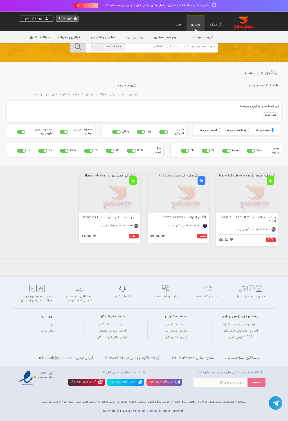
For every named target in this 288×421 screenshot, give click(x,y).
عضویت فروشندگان (112, 324)
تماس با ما (48, 331)
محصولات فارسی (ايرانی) (83, 131)
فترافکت (78, 94)
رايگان (125, 131)
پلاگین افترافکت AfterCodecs (185, 217)
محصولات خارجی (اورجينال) (43, 131)
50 (50, 150)
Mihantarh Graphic (145, 411)
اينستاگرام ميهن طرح (161, 382)
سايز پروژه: (275, 150)
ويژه (149, 131)
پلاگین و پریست (243, 229)
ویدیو (195, 24)
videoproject (194, 225)
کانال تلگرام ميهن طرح (123, 382)
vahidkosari (263, 229)
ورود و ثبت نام (34, 18)
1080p (235, 150)
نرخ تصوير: (157, 150)
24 (117, 150)
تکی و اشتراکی (179, 131)
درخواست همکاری (165, 37)
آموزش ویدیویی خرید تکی (240, 331)
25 (96, 150)
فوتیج (89, 94)
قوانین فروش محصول (112, 331)
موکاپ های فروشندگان (112, 337)
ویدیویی (132, 94)
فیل (54, 94)
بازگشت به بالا (30, 269)
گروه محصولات (203, 37)
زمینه (38, 94)
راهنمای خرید (134, 37)
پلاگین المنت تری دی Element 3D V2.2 (110, 217)
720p (259, 150)
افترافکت (102, 94)
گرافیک (216, 24)
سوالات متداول (40, 37)
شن (47, 94)
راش (112, 94)
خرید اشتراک (89, 5)
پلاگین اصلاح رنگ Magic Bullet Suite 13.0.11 (249, 219)
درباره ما (48, 324)
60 (29, 150)
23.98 (140, 150)
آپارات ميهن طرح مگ (83, 382)
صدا (178, 24)
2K (213, 150)
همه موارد (270, 115)
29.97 (73, 150)
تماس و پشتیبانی (103, 37)
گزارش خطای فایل (176, 337)
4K (192, 150)
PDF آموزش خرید (240, 337)
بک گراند (65, 94)
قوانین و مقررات (69, 37)
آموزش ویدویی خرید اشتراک (240, 324)
